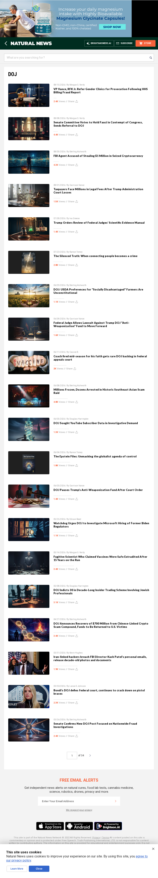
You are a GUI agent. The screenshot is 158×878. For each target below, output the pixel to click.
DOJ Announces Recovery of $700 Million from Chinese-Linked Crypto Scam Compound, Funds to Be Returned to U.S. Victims (100, 625)
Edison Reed (75, 519)
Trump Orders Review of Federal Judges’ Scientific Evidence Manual (99, 222)
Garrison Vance (77, 185)
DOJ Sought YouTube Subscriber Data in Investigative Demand (95, 423)
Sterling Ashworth (78, 151)
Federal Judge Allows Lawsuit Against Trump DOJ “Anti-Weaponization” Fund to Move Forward (91, 324)
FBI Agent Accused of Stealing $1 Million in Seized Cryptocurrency (98, 155)
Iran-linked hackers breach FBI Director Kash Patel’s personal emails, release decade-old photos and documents (100, 658)
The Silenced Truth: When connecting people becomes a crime (95, 256)
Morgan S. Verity (77, 85)
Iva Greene (75, 218)
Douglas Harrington (79, 419)
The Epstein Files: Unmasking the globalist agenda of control (95, 456)
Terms (105, 837)
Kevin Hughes (76, 653)
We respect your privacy (79, 810)
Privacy (96, 837)
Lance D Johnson (78, 686)
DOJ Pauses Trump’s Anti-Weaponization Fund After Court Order (98, 490)
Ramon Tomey (76, 252)
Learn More (16, 868)
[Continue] (115, 801)
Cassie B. (74, 352)
